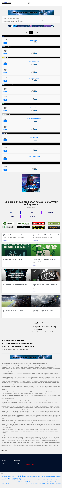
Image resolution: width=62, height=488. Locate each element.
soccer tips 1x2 (17, 485)
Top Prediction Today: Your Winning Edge (14, 340)
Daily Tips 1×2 (31, 479)
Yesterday (4, 460)
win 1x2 (38, 485)
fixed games (56, 479)
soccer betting (17, 483)
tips (33, 485)
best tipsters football (52, 476)
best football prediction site (29, 476)
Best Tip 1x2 (40, 476)
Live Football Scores (6, 452)
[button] (29, 3)
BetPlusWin (16, 463)
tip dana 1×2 (31, 485)
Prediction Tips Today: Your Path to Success (15, 352)
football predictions (25, 481)
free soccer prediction (36, 481)
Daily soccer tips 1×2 (26, 479)
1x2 (1, 476)
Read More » (5, 240)
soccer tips (13, 485)
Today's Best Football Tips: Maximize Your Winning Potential (19, 346)
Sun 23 (25, 32)
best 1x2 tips (19, 476)
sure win (27, 485)
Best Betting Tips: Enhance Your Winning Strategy (16, 349)
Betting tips (10, 479)
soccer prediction (48, 409)
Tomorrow (4, 466)
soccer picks (30, 483)
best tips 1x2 (46, 476)
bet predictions (58, 476)
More (5, 42)
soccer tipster (23, 485)
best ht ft (35, 476)
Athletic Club (11, 476)
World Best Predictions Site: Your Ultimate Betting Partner (18, 343)
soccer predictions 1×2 (51, 483)
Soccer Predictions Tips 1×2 (6, 485)
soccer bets (13, 483)
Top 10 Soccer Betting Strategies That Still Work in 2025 (44, 259)
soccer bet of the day (7, 483)
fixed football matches (49, 479)
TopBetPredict (17, 460)
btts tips (18, 479)
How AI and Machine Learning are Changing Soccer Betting (15, 284)
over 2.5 (52, 481)
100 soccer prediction (5, 476)
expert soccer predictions (42, 479)
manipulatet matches (45, 481)
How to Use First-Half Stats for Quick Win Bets (12, 259)
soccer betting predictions (24, 483)
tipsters (36, 485)
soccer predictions (42, 483)
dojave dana (36, 479)
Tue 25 (36, 32)
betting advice (3, 479)
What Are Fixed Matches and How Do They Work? (43, 310)
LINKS (15, 466)
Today (3, 463)
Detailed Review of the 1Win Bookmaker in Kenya (13, 310)
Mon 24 (31, 32)
